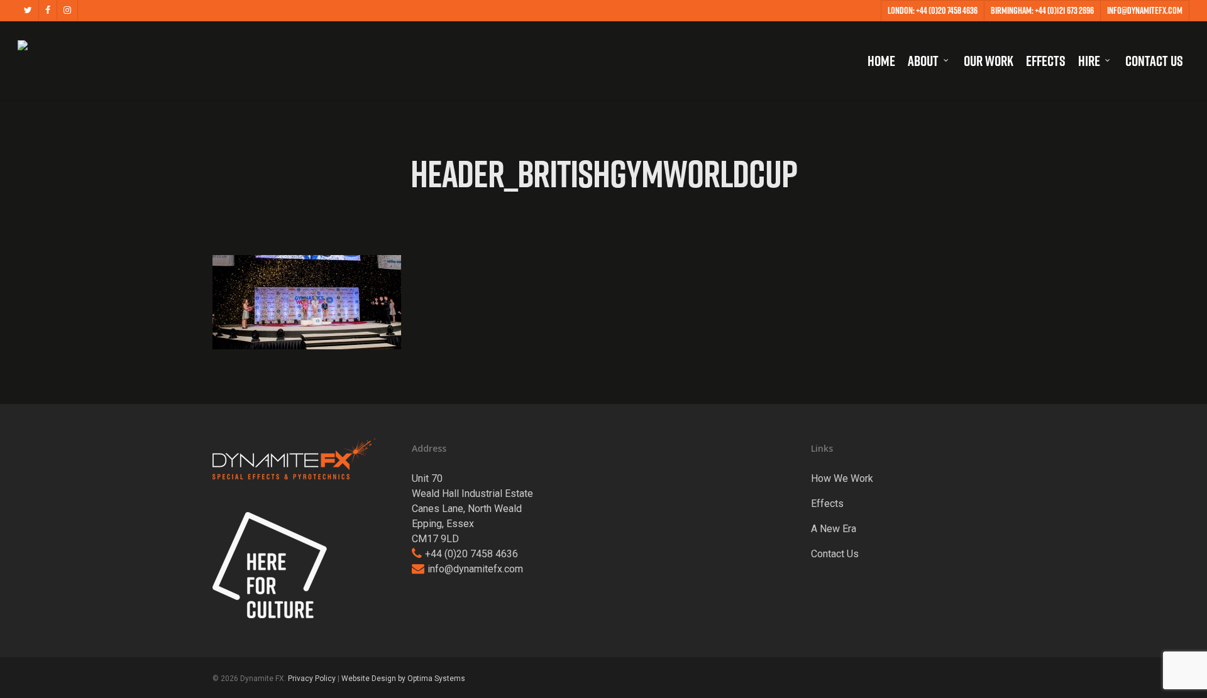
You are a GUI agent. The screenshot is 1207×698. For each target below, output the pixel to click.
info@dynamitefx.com (475, 569)
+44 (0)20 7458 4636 (471, 554)
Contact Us (835, 554)
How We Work (842, 478)
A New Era (833, 529)
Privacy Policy (312, 678)
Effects (827, 504)
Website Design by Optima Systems (403, 678)
